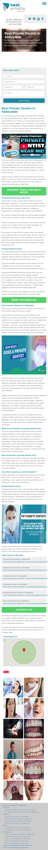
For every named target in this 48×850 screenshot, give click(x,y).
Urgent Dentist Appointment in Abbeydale (17, 845)
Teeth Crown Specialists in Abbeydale (18, 839)
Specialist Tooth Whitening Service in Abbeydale (21, 812)
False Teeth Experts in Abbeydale (16, 843)
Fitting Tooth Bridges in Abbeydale (17, 841)
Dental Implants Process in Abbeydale (18, 821)
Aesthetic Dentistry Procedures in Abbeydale (20, 810)
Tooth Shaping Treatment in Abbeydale (18, 830)
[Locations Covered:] (2, 3)
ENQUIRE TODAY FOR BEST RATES (24, 191)
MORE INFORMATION (24, 300)
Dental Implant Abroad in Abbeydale (15, 847)
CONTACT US (24, 609)
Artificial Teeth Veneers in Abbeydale (17, 836)
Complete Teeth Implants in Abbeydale (18, 819)
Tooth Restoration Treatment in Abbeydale (19, 834)
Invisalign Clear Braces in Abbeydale (17, 827)
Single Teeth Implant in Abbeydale (17, 816)
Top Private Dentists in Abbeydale (15, 805)
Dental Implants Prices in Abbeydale (17, 823)
